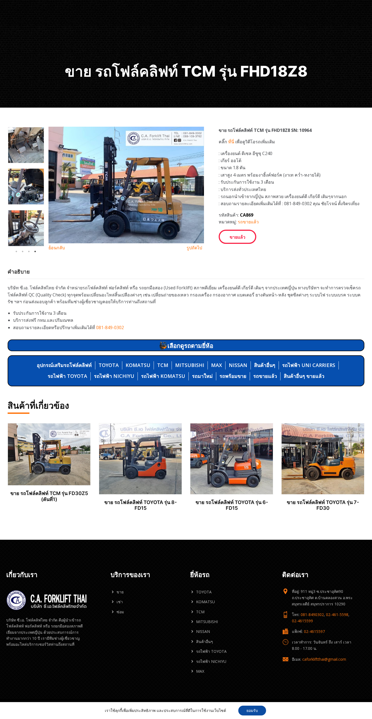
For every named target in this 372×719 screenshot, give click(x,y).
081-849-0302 (110, 327)
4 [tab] (35, 251)
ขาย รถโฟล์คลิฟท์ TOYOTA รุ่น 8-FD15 (140, 505)
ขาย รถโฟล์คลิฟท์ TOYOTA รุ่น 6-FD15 (232, 505)
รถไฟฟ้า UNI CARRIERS (308, 365)
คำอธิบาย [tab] (19, 271)
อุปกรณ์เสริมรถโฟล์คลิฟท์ (64, 365)
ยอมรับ (252, 710)
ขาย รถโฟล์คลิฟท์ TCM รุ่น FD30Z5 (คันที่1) (49, 496)
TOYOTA (109, 365)
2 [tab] (22, 251)
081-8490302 (312, 614)
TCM (162, 365)
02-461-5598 (337, 614)
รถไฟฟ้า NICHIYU (114, 376)
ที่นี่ (231, 142)
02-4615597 (314, 631)
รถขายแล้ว (248, 222)
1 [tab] (16, 251)
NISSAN (238, 365)
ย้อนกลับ (56, 248)
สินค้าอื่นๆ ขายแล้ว (304, 376)
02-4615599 (302, 620)
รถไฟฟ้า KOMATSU (163, 376)
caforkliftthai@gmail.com (324, 659)
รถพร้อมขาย (232, 376)
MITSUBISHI (189, 365)
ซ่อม (120, 611)
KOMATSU (138, 365)
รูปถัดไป (194, 248)
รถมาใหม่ (202, 376)
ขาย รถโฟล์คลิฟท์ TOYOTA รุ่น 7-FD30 (323, 505)
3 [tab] (29, 251)
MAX (216, 365)
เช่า (120, 601)
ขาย (120, 591)
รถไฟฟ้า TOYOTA (67, 376)
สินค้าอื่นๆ (264, 365)
